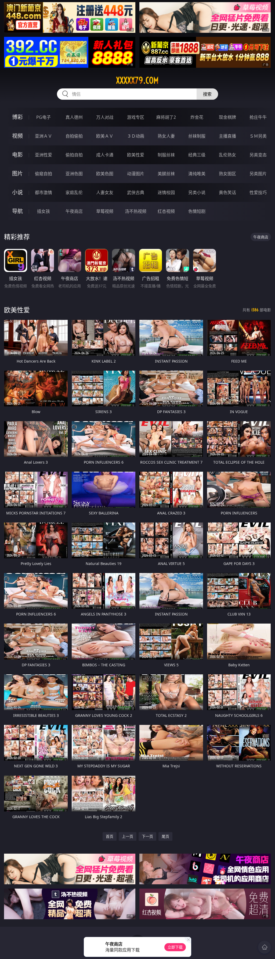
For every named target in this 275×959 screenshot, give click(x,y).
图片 (17, 173)
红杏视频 (166, 211)
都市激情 (43, 192)
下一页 (147, 836)
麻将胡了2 (166, 117)
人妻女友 (104, 192)
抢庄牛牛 (258, 117)
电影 (17, 154)
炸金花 (196, 117)
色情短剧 (196, 211)
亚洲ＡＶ (43, 136)
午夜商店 (74, 211)
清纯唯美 (196, 174)
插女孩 (43, 211)
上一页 (127, 836)
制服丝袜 (166, 155)
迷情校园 (166, 192)
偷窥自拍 (43, 174)
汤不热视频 (135, 211)
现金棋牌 (227, 117)
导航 (17, 211)
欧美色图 (104, 174)
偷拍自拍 (74, 155)
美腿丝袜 (166, 174)
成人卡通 (104, 155)
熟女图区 (227, 174)
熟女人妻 (166, 136)
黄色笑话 (227, 192)
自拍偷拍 (74, 136)
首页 (109, 836)
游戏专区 (135, 117)
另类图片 (258, 174)
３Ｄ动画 (135, 136)
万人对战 (104, 117)
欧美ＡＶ (104, 136)
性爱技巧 (258, 192)
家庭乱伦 (74, 192)
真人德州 (74, 117)
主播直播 (227, 136)
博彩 (17, 117)
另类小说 (196, 192)
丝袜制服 (196, 136)
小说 (17, 192)
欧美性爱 (135, 155)
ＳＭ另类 (258, 136)
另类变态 (258, 155)
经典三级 (196, 155)
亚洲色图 (74, 174)
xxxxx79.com (137, 80)
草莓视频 (104, 211)
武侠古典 (135, 192)
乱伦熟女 (227, 155)
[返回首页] (264, 947)
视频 (17, 135)
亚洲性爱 (43, 155)
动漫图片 (135, 174)
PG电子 (43, 117)
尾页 (165, 836)
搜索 (207, 94)
